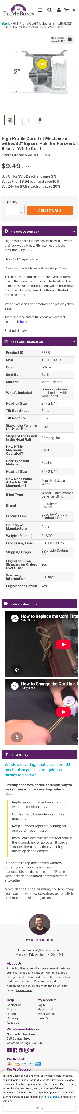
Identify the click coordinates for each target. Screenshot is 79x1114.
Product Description (25, 231)
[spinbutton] (16, 210)
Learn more (24, 990)
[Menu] (40, 9)
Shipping (12, 1009)
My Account (45, 1009)
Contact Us (14, 1005)
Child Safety (19, 755)
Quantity (11, 202)
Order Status (46, 1013)
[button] (21, 207)
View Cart (43, 1018)
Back (5, 23)
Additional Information (27, 341)
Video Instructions (24, 604)
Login (41, 1005)
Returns (12, 1013)
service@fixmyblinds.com (44, 950)
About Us (13, 1022)
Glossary (13, 1018)
